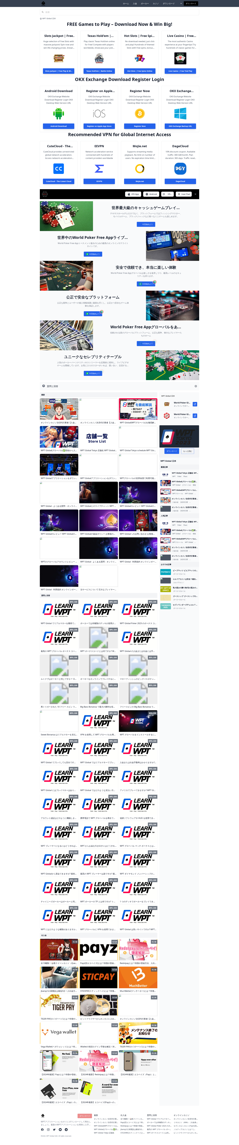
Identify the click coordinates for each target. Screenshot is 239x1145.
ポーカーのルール (179, 574)
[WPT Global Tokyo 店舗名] (165, 474)
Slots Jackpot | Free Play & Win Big (58, 36)
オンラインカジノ (196, 502)
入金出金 (175, 502)
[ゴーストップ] (165, 598)
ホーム (126, 3)
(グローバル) (186, 485)
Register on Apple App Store (99, 91)
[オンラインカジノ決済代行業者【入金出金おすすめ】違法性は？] (165, 500)
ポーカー (145, 3)
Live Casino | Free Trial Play (180, 36)
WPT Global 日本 (49, 18)
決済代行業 (184, 502)
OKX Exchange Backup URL (180, 91)
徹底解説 (198, 494)
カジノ (156, 3)
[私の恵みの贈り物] (165, 589)
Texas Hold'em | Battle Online (99, 36)
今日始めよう (146, 225)
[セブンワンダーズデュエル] (165, 606)
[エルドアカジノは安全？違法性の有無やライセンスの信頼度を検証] (165, 581)
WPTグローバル (177, 494)
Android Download (59, 91)
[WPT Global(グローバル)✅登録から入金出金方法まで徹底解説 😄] (165, 483)
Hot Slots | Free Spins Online (139, 36)
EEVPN (99, 146)
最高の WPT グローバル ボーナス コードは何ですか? (159, 1130)
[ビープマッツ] (165, 572)
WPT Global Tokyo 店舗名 (104, 1133)
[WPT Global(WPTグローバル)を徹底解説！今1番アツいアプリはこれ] (165, 492)
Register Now (140, 91)
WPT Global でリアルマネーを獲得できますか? (159, 1120)
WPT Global (176, 485)
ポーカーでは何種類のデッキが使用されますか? (159, 1123)
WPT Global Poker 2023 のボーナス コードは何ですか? (158, 1127)
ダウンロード (169, 3)
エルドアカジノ (178, 583)
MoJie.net (140, 146)
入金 (135, 3)
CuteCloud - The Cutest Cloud (58, 146)
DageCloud (180, 146)
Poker (179, 476)
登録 (194, 485)
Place (185, 476)
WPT (174, 476)
